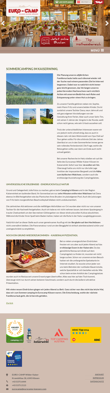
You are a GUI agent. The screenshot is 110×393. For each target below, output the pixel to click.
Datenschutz (97, 381)
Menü (95, 50)
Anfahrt (99, 374)
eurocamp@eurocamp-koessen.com (29, 389)
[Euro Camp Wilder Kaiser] (15, 347)
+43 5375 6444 (66, 2)
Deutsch (85, 2)
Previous (4, 23)
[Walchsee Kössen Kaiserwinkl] (29, 89)
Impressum (98, 378)
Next (106, 23)
